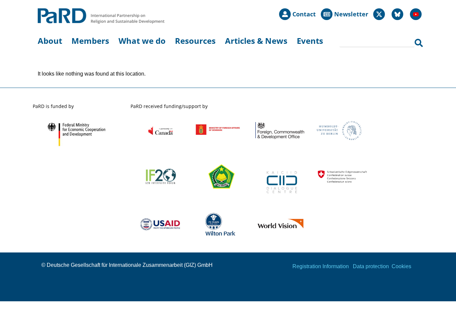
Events (310, 40)
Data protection (371, 266)
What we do (142, 40)
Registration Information (320, 266)
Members (90, 40)
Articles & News (256, 40)
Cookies (401, 266)
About (50, 40)
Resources (195, 40)
